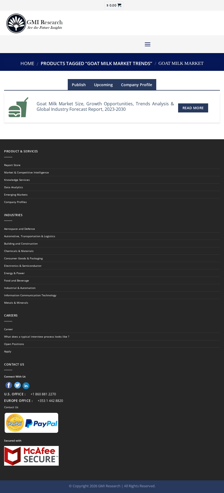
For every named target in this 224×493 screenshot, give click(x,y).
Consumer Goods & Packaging (23, 258)
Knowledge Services (17, 180)
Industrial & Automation (20, 288)
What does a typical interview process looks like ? (36, 336)
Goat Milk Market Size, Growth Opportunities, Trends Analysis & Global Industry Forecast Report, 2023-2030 (105, 106)
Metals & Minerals (16, 302)
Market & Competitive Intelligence (26, 172)
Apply (7, 351)
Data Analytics (13, 187)
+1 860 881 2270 (43, 394)
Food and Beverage (16, 280)
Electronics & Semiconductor (23, 266)
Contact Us (11, 407)
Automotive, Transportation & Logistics (29, 236)
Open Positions (14, 344)
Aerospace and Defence (19, 229)
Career (8, 329)
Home (27, 63)
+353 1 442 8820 (50, 400)
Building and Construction (21, 243)
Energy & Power (14, 273)
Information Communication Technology (30, 295)
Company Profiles (15, 202)
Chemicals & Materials (19, 251)
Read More (193, 107)
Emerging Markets (16, 194)
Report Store (12, 165)
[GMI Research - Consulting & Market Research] (34, 23)
